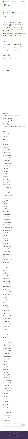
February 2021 (7, 310)
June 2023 (5, 235)
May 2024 (5, 206)
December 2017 (7, 412)
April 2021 (5, 305)
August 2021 (6, 294)
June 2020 (5, 332)
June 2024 (5, 203)
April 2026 (5, 144)
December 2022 (7, 252)
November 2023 (7, 222)
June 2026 (5, 139)
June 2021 (5, 300)
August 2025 (6, 166)
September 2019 (7, 356)
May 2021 (5, 302)
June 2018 (5, 396)
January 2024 (6, 217)
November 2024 (7, 190)
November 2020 (7, 318)
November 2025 (7, 158)
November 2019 (7, 351)
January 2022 (6, 281)
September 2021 (7, 292)
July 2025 (5, 168)
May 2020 (5, 335)
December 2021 (7, 284)
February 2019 (7, 375)
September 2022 (7, 260)
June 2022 (5, 268)
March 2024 (6, 211)
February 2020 (7, 343)
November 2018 (7, 383)
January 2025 (6, 185)
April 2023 (5, 241)
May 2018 (5, 399)
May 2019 (5, 367)
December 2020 (7, 316)
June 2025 (5, 171)
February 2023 (7, 246)
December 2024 (7, 187)
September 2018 (7, 388)
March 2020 (6, 340)
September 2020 (7, 324)
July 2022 (5, 265)
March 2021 (6, 308)
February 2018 (7, 407)
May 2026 (5, 142)
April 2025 (5, 176)
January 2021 (6, 313)
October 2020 (6, 321)
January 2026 (6, 152)
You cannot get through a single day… (6, 46)
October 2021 (6, 289)
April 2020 (5, 337)
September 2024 (7, 195)
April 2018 (5, 402)
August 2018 (6, 391)
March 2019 (6, 372)
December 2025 (7, 155)
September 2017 (7, 420)
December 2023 (7, 219)
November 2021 (7, 286)
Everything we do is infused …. (11, 116)
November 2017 (7, 415)
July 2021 (5, 297)
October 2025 (6, 160)
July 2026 (5, 136)
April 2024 (5, 209)
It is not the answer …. (9, 118)
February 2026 (7, 150)
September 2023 (7, 227)
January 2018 (6, 410)
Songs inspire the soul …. (10, 121)
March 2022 (6, 276)
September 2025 (7, 163)
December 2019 (7, 348)
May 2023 (5, 238)
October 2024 (6, 193)
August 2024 (6, 198)
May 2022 (5, 270)
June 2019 (5, 364)
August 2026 (6, 134)
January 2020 (6, 345)
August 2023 (6, 230)
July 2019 (5, 361)
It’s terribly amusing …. (9, 124)
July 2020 (5, 329)
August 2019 (6, 359)
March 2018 (6, 404)
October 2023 (6, 225)
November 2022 (7, 254)
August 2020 (6, 327)
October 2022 (6, 257)
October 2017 (6, 418)
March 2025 (6, 179)
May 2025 (5, 174)
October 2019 (6, 353)
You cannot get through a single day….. (6, 55)
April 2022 (5, 273)
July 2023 (5, 233)
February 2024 (7, 214)
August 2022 (6, 262)
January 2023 (6, 249)
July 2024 (5, 201)
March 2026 (6, 147)
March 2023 (6, 243)
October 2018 (6, 385)
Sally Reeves (7, 17)
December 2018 (7, 380)
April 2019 (5, 369)
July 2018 (5, 393)
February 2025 (7, 182)
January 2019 (6, 377)
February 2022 (7, 278)
